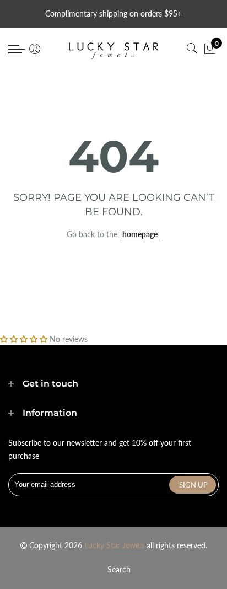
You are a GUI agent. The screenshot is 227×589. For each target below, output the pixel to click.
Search (119, 569)
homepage (140, 234)
